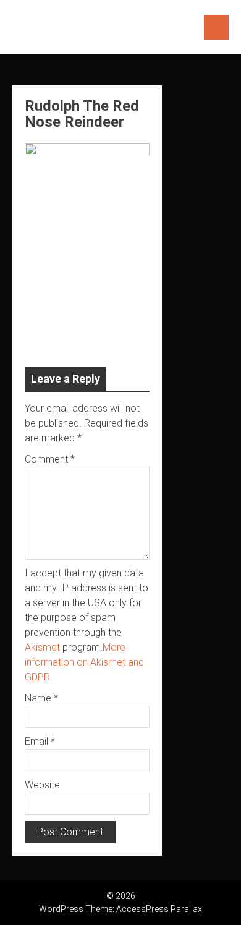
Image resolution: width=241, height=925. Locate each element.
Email (40, 741)
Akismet (42, 647)
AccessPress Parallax (159, 909)
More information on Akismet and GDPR (84, 662)
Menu (216, 27)
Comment (50, 459)
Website (42, 785)
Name (41, 698)
